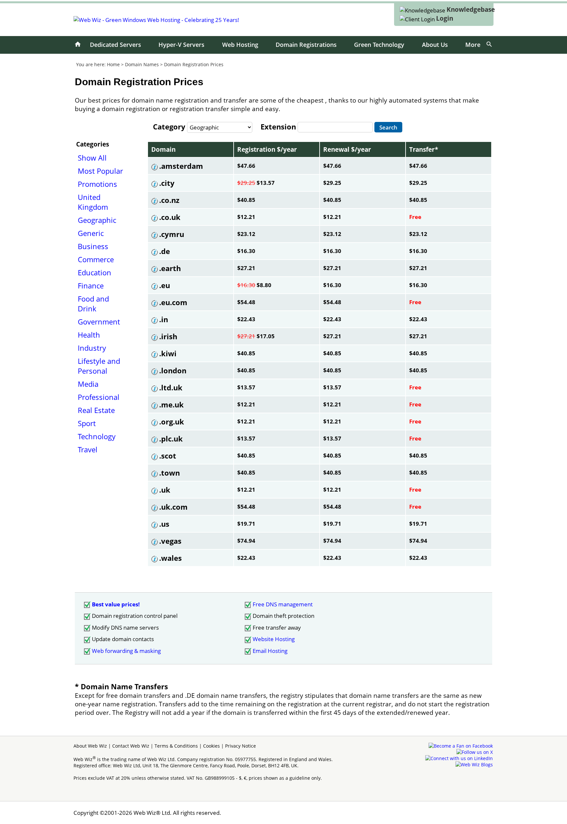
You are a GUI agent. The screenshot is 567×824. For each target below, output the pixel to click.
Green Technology (379, 45)
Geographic (97, 220)
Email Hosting (270, 651)
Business (93, 246)
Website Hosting (274, 639)
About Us (435, 45)
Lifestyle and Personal (99, 366)
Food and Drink (93, 303)
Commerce (96, 259)
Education (94, 272)
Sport (87, 423)
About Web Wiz (90, 746)
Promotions (97, 184)
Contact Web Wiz (130, 746)
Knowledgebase (471, 9)
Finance (91, 285)
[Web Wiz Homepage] (77, 44)
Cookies (211, 746)
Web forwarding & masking (126, 651)
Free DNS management (283, 604)
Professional (98, 397)
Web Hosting (240, 45)
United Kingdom (93, 202)
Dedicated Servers (115, 45)
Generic (91, 233)
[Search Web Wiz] (489, 44)
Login (444, 18)
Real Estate (96, 410)
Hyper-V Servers (181, 45)
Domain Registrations (306, 45)
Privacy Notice (240, 746)
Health (89, 335)
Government (99, 321)
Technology (97, 436)
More (472, 45)
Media (88, 384)
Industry (92, 348)
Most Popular (100, 171)
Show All (92, 158)
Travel (87, 449)
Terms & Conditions (176, 746)
